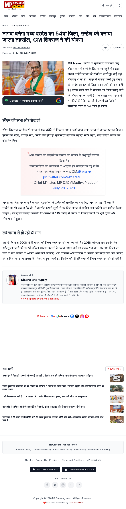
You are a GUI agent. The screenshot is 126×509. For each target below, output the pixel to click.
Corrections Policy (42, 449)
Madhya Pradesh (20, 25)
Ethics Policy (80, 449)
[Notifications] (119, 5)
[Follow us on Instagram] (82, 316)
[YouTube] (71, 485)
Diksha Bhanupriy (21, 47)
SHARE (118, 47)
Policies (53, 460)
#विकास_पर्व (84, 172)
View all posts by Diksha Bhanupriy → (41, 298)
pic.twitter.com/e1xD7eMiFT (64, 177)
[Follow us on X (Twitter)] (77, 316)
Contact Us (41, 460)
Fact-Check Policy (62, 449)
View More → (114, 368)
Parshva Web (76, 502)
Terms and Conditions (73, 460)
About (28, 460)
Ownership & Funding (99, 449)
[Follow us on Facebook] (72, 316)
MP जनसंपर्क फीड (94, 460)
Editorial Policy (23, 449)
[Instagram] (63, 485)
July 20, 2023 (64, 188)
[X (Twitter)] (55, 485)
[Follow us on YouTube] (87, 316)
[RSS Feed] (79, 485)
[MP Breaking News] (14, 5)
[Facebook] (47, 485)
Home (5, 25)
